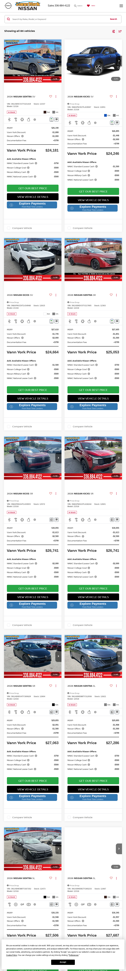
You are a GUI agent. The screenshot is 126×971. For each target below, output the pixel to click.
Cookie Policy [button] (11, 955)
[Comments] (51, 119)
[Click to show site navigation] (120, 6)
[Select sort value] (119, 31)
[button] (58, 61)
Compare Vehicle (22, 228)
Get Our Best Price (32, 188)
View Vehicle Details (32, 197)
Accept (63, 962)
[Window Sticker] (56, 119)
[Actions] (56, 96)
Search (113, 19)
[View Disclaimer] (35, 119)
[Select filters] (114, 31)
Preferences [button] (74, 955)
